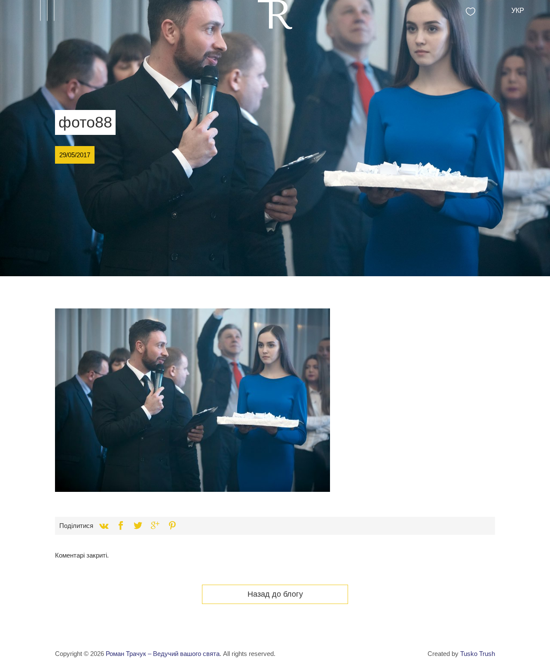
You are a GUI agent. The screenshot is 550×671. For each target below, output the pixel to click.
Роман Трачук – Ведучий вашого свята (163, 653)
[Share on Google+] (155, 526)
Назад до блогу (275, 594)
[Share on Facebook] (121, 526)
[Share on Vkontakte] (103, 526)
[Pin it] (172, 526)
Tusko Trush (477, 653)
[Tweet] (138, 526)
